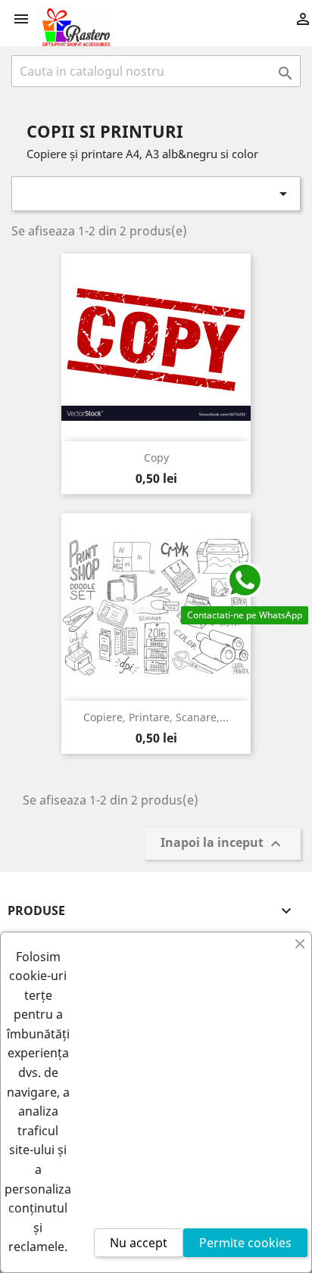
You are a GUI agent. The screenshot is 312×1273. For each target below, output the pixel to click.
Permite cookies (245, 1242)
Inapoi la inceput (223, 844)
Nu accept (138, 1242)
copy (156, 457)
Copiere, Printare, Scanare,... (156, 717)
